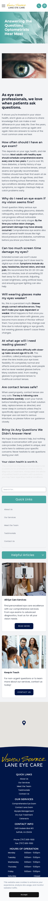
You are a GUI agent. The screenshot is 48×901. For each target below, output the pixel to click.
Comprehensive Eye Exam (24, 803)
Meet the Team (11, 525)
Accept (24, 894)
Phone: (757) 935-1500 (24, 839)
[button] (3, 6)
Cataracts (24, 818)
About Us (8, 509)
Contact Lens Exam (24, 807)
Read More (24, 626)
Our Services (10, 517)
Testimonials (10, 533)
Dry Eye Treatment (24, 814)
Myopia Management (24, 811)
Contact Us (9, 541)
